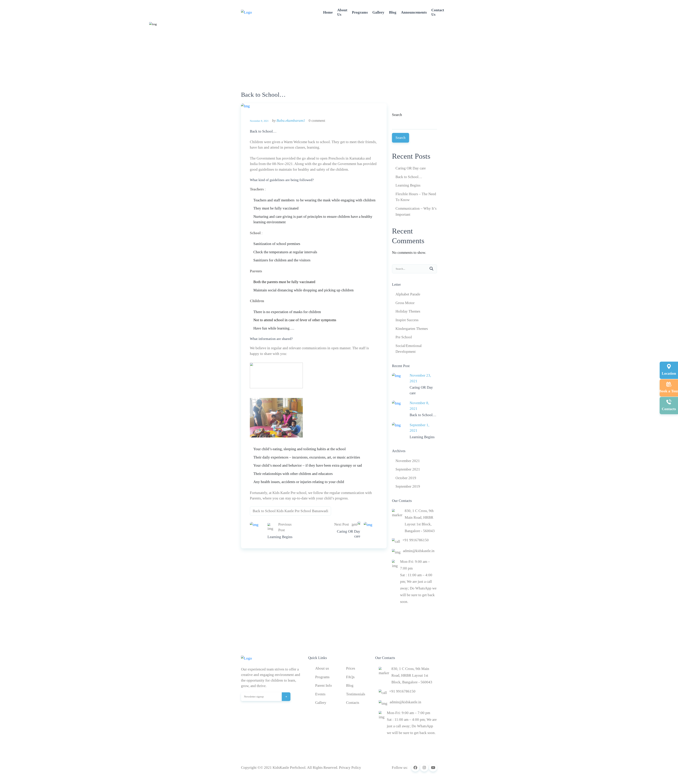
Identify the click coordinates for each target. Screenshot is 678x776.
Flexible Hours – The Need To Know (416, 197)
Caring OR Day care (348, 533)
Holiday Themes (408, 311)
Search (397, 115)
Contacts (352, 702)
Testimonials (355, 694)
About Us (342, 12)
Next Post (341, 524)
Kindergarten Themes (412, 328)
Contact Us (437, 12)
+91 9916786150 (415, 540)
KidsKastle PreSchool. (289, 767)
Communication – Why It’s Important (416, 211)
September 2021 (408, 469)
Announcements (414, 12)
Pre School (404, 337)
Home (328, 12)
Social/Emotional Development (409, 349)
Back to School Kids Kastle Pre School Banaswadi (290, 511)
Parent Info (323, 685)
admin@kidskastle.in (419, 551)
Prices (350, 668)
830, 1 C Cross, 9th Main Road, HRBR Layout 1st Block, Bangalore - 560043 (420, 521)
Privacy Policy (350, 767)
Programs (360, 12)
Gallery (378, 12)
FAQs (350, 677)
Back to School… (263, 131)
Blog (392, 12)
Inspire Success (407, 320)
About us (322, 668)
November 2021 (408, 461)
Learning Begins (279, 537)
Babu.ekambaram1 (290, 120)
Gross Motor (405, 303)
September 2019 (408, 486)
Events (320, 694)
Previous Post (285, 527)
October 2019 (406, 478)
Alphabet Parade (408, 294)
